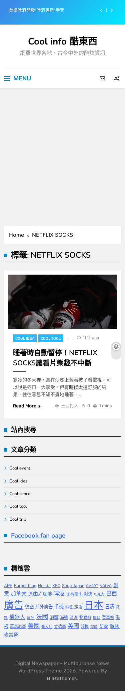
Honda (44, 585)
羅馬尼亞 (18, 626)
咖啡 (47, 593)
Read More (24, 406)
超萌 (94, 627)
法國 (42, 616)
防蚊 (103, 626)
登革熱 (108, 617)
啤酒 (59, 593)
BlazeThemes (62, 678)
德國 (29, 606)
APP (8, 585)
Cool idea (24, 338)
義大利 (46, 627)
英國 (73, 625)
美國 (34, 625)
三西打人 (69, 405)
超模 (85, 626)
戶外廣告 (44, 606)
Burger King (25, 585)
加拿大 (19, 593)
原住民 (34, 593)
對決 (88, 593)
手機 (59, 606)
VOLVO (106, 586)
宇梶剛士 (74, 593)
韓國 (115, 626)
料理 (69, 607)
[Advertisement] (62, 157)
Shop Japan (73, 585)
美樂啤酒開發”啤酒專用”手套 (36, 10)
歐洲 (30, 618)
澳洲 (74, 617)
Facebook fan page (38, 535)
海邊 (64, 617)
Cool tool (51, 338)
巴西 (111, 593)
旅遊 (78, 606)
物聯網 (85, 617)
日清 (109, 606)
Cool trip (17, 519)
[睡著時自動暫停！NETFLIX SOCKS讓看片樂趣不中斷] (62, 302)
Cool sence (19, 494)
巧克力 (99, 594)
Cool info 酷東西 (62, 41)
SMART (92, 586)
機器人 (17, 617)
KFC (56, 585)
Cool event (19, 468)
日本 (93, 605)
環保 (96, 618)
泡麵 (54, 617)
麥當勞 (11, 635)
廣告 (13, 605)
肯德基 (60, 626)
